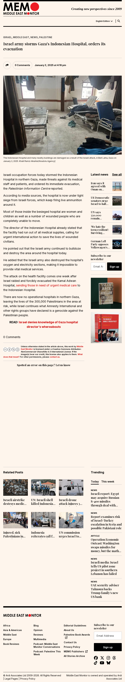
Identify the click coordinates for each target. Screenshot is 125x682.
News (34, 37)
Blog (36, 625)
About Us (69, 630)
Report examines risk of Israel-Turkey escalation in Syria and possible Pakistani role (106, 522)
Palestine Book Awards (77, 634)
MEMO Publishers (74, 651)
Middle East (21, 37)
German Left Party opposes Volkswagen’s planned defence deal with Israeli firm (99, 244)
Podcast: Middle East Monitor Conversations (47, 645)
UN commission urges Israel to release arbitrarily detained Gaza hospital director (70, 535)
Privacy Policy (72, 646)
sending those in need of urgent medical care (46, 285)
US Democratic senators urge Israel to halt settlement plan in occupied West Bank (100, 201)
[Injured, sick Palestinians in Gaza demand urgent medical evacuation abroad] (15, 520)
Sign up (114, 266)
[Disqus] (43, 412)
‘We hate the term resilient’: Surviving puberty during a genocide (100, 230)
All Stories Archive (74, 656)
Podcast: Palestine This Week (47, 653)
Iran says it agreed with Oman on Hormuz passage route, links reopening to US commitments (100, 186)
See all (117, 174)
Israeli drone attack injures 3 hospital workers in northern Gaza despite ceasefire (70, 502)
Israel (7, 37)
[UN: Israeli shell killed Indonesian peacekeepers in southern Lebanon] (43, 487)
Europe (7, 639)
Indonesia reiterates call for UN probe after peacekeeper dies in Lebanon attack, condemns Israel (43, 535)
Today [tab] (95, 481)
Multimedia (40, 639)
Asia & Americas (12, 630)
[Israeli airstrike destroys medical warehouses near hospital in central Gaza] (15, 487)
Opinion (38, 630)
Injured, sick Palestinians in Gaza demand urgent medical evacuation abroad (13, 535)
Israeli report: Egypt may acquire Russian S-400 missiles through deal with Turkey (105, 499)
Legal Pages (11, 678)
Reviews (38, 634)
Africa (6, 625)
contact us (55, 357)
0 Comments (22, 65)
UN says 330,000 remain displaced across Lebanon (97, 215)
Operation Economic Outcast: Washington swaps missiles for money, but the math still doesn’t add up (105, 545)
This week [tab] (107, 481)
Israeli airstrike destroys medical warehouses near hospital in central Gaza (15, 502)
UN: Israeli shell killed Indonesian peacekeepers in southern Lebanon (43, 502)
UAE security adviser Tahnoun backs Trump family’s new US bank (105, 591)
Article (95, 536)
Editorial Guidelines (75, 625)
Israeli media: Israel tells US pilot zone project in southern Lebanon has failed (104, 568)
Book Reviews (11, 644)
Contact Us (70, 642)
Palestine (45, 37)
